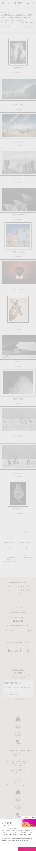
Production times (18, 768)
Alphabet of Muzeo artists (18, 582)
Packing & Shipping (18, 770)
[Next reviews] (34, 688)
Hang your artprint (18, 772)
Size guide (18, 766)
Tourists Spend (18, 436)
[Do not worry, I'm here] (18, 322)
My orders (18, 780)
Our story (18, 753)
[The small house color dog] (18, 249)
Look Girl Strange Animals (18, 472)
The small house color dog (18, 252)
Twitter (5, 26)
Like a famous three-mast (18, 215)
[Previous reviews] (1, 688)
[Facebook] (14, 622)
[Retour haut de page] (2, 517)
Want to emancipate (18, 509)
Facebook (2, 26)
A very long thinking (18, 142)
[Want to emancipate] (18, 506)
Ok (31, 630)
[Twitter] (22, 622)
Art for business (18, 755)
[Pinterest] (19, 622)
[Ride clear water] (18, 65)
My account (18, 783)
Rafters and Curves (18, 399)
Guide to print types (18, 763)
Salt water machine (18, 105)
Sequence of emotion (18, 178)
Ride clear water (18, 68)
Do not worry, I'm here (18, 325)
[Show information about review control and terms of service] (29, 675)
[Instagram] (16, 622)
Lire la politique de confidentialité (10, 843)
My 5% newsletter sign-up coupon (18, 785)
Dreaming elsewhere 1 (18, 289)
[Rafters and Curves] (18, 396)
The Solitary (18, 362)
